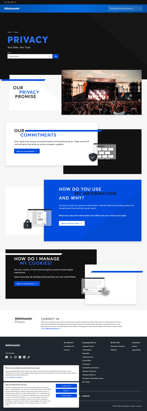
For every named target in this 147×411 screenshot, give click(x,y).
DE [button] (9, 2)
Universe (66, 350)
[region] (41, 386)
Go (56, 56)
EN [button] (5, 2)
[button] (12, 8)
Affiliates (114, 350)
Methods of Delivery (89, 375)
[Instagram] (15, 357)
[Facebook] (7, 357)
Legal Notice (136, 350)
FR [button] (12, 2)
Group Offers (86, 360)
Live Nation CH (69, 346)
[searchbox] (125, 8)
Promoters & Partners (118, 346)
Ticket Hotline (87, 350)
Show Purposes (66, 395)
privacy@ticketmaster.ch (50, 328)
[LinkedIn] (24, 357)
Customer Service (88, 346)
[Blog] (20, 357)
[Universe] (86, 396)
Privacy (16, 32)
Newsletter (86, 353)
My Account (86, 364)
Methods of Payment (89, 371)
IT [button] (15, 2)
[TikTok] (29, 357)
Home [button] (9, 32)
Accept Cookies (66, 386)
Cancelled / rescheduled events (92, 378)
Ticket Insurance (87, 357)
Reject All (66, 391)
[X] (11, 357)
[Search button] (139, 8)
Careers (134, 346)
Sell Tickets (86, 382)
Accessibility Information (90, 368)
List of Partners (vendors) (13, 377)
